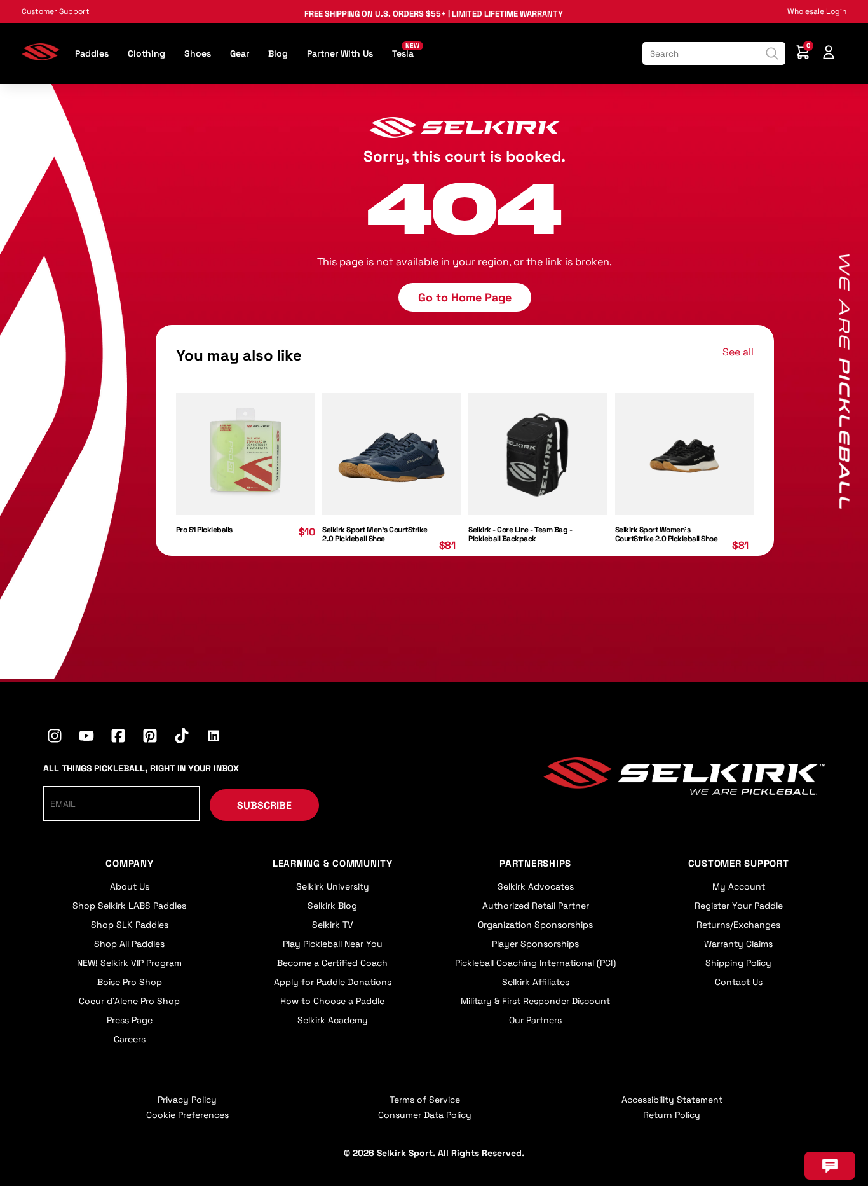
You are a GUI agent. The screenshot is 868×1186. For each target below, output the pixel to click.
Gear (239, 53)
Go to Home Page (465, 297)
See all (738, 352)
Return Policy (671, 1114)
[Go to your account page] (828, 54)
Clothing (146, 53)
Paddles (92, 53)
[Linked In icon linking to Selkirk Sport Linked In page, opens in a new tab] (213, 737)
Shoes (197, 53)
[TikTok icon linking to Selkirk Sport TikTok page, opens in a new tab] (181, 737)
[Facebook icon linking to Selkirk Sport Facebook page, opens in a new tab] (118, 737)
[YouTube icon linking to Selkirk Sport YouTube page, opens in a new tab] (86, 737)
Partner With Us (340, 53)
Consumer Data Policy (424, 1114)
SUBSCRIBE (264, 805)
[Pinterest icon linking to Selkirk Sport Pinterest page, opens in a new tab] (150, 737)
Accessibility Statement (671, 1099)
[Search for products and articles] (772, 53)
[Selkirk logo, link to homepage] (41, 57)
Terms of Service (425, 1099)
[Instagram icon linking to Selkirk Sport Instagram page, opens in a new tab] (54, 737)
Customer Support (56, 11)
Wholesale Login (816, 11)
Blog (278, 53)
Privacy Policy (187, 1099)
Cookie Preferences (187, 1114)
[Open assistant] (829, 1166)
